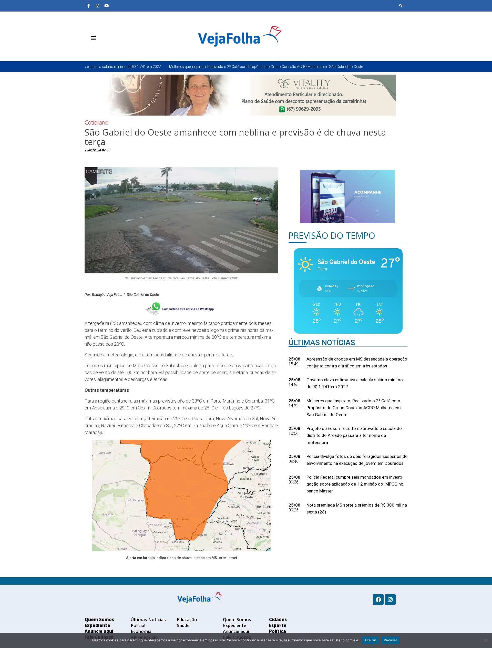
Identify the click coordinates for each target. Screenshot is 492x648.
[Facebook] (378, 599)
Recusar (390, 640)
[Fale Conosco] (111, 50)
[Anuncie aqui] (104, 50)
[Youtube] (106, 5)
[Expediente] (96, 50)
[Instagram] (97, 5)
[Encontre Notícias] (400, 5)
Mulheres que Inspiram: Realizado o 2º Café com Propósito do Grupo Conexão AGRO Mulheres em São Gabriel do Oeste (214, 67)
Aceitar (370, 640)
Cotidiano (96, 122)
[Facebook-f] (88, 5)
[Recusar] (485, 640)
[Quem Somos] (88, 50)
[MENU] (92, 38)
